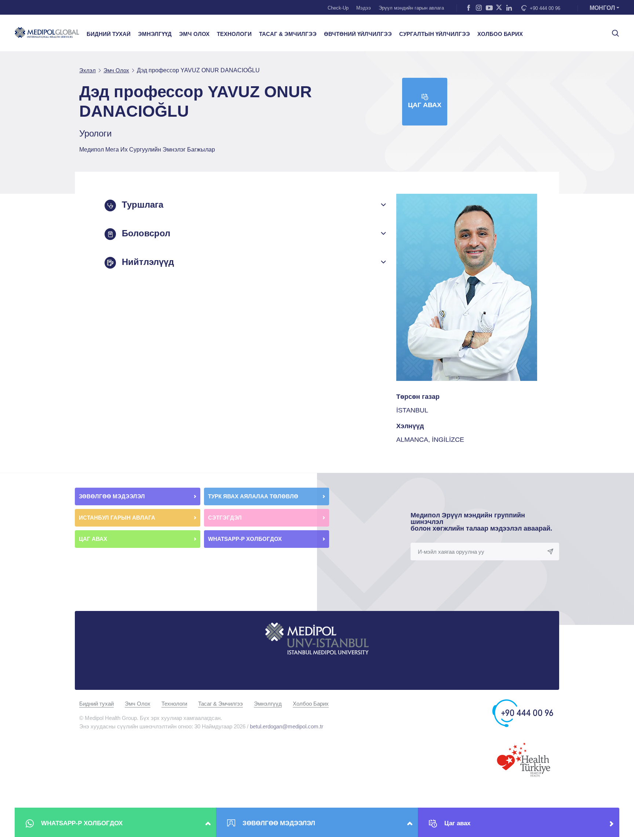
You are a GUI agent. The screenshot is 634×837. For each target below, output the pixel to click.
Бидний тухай (96, 703)
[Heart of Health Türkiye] (523, 759)
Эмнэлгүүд (268, 703)
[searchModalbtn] (612, 30)
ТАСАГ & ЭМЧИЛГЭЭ (288, 34)
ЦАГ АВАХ (94, 539)
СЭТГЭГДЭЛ (225, 517)
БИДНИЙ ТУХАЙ (109, 34)
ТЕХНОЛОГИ (234, 34)
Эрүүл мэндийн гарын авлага (411, 8)
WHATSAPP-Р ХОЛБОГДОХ (245, 539)
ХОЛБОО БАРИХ (500, 34)
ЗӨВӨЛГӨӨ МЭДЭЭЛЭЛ (112, 496)
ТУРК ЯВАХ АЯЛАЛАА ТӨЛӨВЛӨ (254, 496)
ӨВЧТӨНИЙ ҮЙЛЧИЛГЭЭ (358, 34)
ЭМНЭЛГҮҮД (155, 34)
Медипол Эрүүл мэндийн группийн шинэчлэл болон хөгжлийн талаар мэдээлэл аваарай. (481, 522)
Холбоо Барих (311, 703)
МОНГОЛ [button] (602, 8)
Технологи (174, 703)
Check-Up (338, 8)
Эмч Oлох (137, 703)
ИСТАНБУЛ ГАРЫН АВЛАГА (117, 517)
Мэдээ (363, 8)
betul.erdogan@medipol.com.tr (286, 726)
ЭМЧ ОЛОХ (194, 34)
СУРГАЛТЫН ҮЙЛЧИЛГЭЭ (434, 34)
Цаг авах (424, 105)
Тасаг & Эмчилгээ (220, 703)
